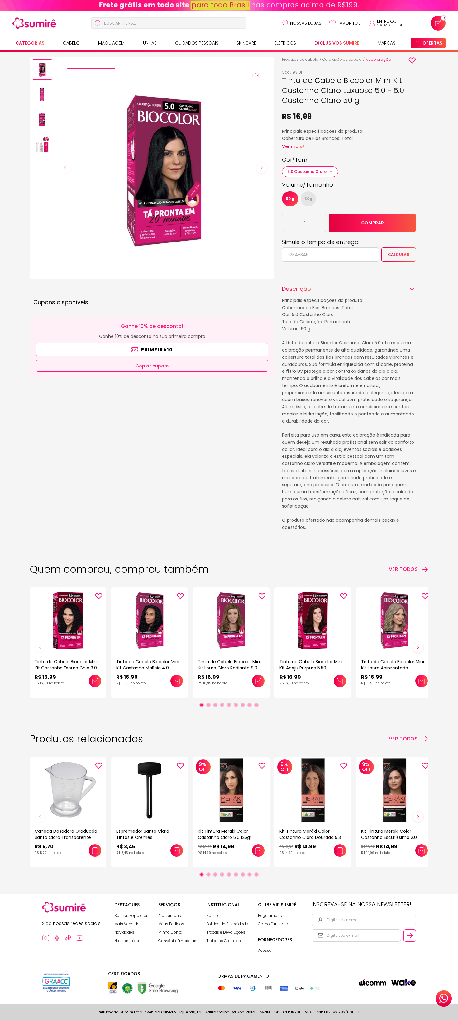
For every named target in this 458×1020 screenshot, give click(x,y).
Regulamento (271, 915)
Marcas (386, 43)
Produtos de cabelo (300, 59)
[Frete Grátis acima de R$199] (229, 5)
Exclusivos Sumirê (336, 43)
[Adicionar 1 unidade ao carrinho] (317, 223)
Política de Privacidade (227, 924)
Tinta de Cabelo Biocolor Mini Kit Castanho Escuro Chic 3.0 (66, 664)
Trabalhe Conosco (223, 940)
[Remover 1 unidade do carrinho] (291, 222)
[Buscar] (98, 23)
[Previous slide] (65, 168)
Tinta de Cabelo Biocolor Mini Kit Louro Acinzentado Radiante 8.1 (392, 667)
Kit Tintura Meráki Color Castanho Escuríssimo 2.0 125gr (389, 837)
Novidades (124, 932)
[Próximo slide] (418, 647)
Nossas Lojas (305, 23)
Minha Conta (170, 932)
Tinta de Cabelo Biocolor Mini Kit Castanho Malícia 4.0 (147, 664)
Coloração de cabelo (342, 59)
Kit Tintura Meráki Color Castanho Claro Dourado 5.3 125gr (310, 837)
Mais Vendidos (128, 924)
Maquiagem (111, 43)
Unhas (150, 43)
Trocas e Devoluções (225, 932)
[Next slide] (261, 168)
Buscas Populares (131, 915)
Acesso (265, 950)
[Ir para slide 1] (201, 705)
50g (308, 198)
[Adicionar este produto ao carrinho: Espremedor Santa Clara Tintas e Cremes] (176, 850)
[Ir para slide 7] (243, 705)
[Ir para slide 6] (236, 705)
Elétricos (285, 43)
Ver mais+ (293, 146)
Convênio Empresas (177, 940)
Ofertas (432, 43)
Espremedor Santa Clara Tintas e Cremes (142, 834)
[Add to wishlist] (412, 60)
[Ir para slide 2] (208, 705)
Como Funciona (273, 924)
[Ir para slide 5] (229, 705)
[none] (42, 70)
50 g (290, 198)
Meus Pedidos (171, 924)
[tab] (91, 68)
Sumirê (213, 915)
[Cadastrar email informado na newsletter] (409, 935)
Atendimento (170, 915)
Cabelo (71, 43)
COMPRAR (372, 223)
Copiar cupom (152, 366)
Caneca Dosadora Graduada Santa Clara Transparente (66, 834)
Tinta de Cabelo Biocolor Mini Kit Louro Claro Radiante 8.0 (229, 664)
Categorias (30, 43)
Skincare (246, 43)
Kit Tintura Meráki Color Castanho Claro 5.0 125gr (224, 834)
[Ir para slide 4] (222, 705)
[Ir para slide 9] (256, 705)
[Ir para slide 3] (215, 705)
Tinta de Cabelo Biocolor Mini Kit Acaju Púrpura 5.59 (310, 664)
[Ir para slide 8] (249, 705)
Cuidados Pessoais (196, 43)
